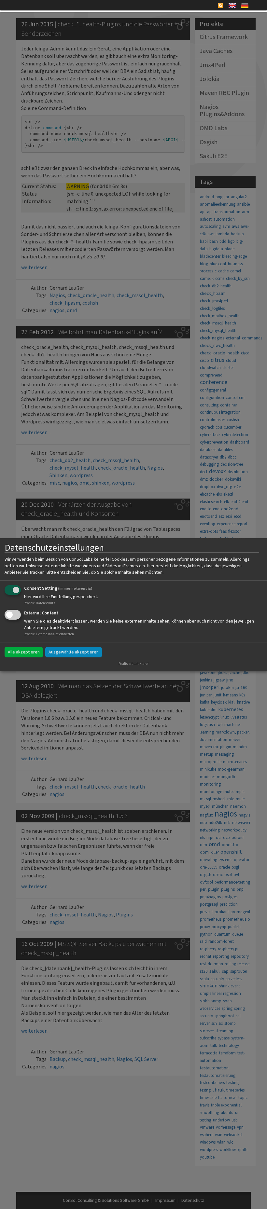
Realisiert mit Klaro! (133, 663)
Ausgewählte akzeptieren (74, 652)
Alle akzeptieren (24, 652)
